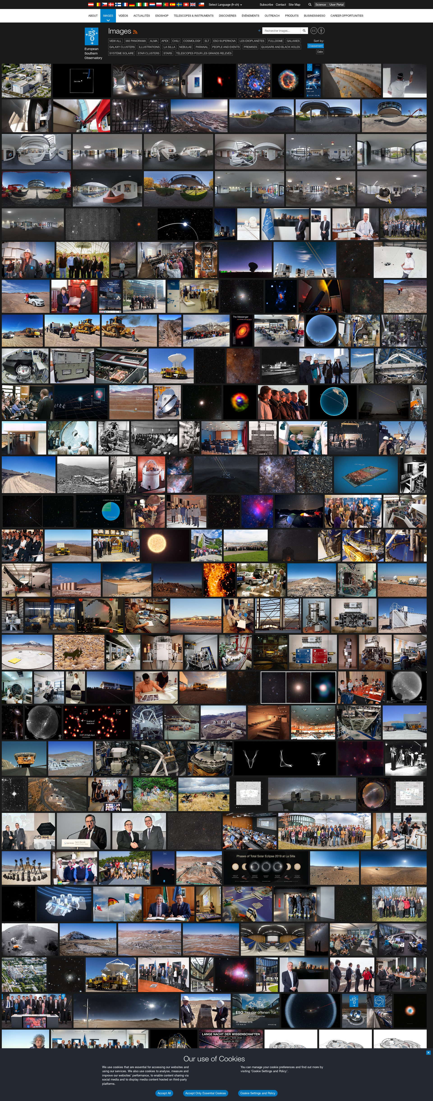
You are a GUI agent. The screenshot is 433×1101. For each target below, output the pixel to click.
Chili (175, 41)
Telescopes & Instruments (194, 15)
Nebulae (185, 47)
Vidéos (123, 15)
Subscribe (266, 4)
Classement (316, 46)
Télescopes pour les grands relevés (204, 53)
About (93, 15)
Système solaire (121, 53)
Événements (250, 15)
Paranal (202, 47)
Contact (281, 4)
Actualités (142, 15)
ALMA (153, 41)
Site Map (294, 4)
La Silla (169, 47)
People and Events (226, 47)
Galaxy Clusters (122, 47)
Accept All (164, 1093)
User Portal (336, 4)
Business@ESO (314, 15)
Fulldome (275, 41)
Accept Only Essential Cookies (205, 1093)
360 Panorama (135, 41)
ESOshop (161, 15)
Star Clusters (148, 53)
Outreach (272, 15)
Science (321, 4)
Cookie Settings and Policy (257, 1093)
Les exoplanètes (252, 41)
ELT (207, 41)
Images (108, 15)
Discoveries (227, 15)
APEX (164, 41)
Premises (250, 47)
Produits (292, 15)
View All (115, 41)
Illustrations (149, 47)
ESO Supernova (224, 41)
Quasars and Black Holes (280, 47)
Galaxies (293, 41)
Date (320, 51)
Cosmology (192, 41)
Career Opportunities (347, 15)
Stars (168, 53)
